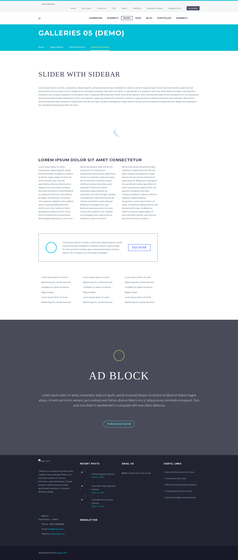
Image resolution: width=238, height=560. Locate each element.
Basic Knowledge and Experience (180, 497)
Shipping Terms (174, 8)
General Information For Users (179, 472)
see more (139, 247)
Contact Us (101, 8)
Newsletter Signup (154, 8)
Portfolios (164, 18)
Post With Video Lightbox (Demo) (104, 488)
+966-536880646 (47, 4)
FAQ (114, 8)
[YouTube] (86, 4)
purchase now (119, 424)
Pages (126, 18)
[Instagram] (78, 4)
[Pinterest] (82, 4)
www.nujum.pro (57, 533)
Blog (149, 18)
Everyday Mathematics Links (178, 491)
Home (73, 8)
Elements (112, 18)
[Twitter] (74, 4)
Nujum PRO (62, 552)
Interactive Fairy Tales (175, 478)
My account (86, 8)
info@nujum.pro (55, 529)
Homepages (95, 18)
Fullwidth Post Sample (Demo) (102, 501)
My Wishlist (193, 8)
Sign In (124, 8)
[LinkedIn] (69, 4)
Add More (137, 8)
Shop (138, 18)
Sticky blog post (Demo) (103, 474)
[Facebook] (65, 4)
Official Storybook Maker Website (181, 484)
